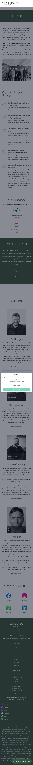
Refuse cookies (16, 386)
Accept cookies (16, 389)
